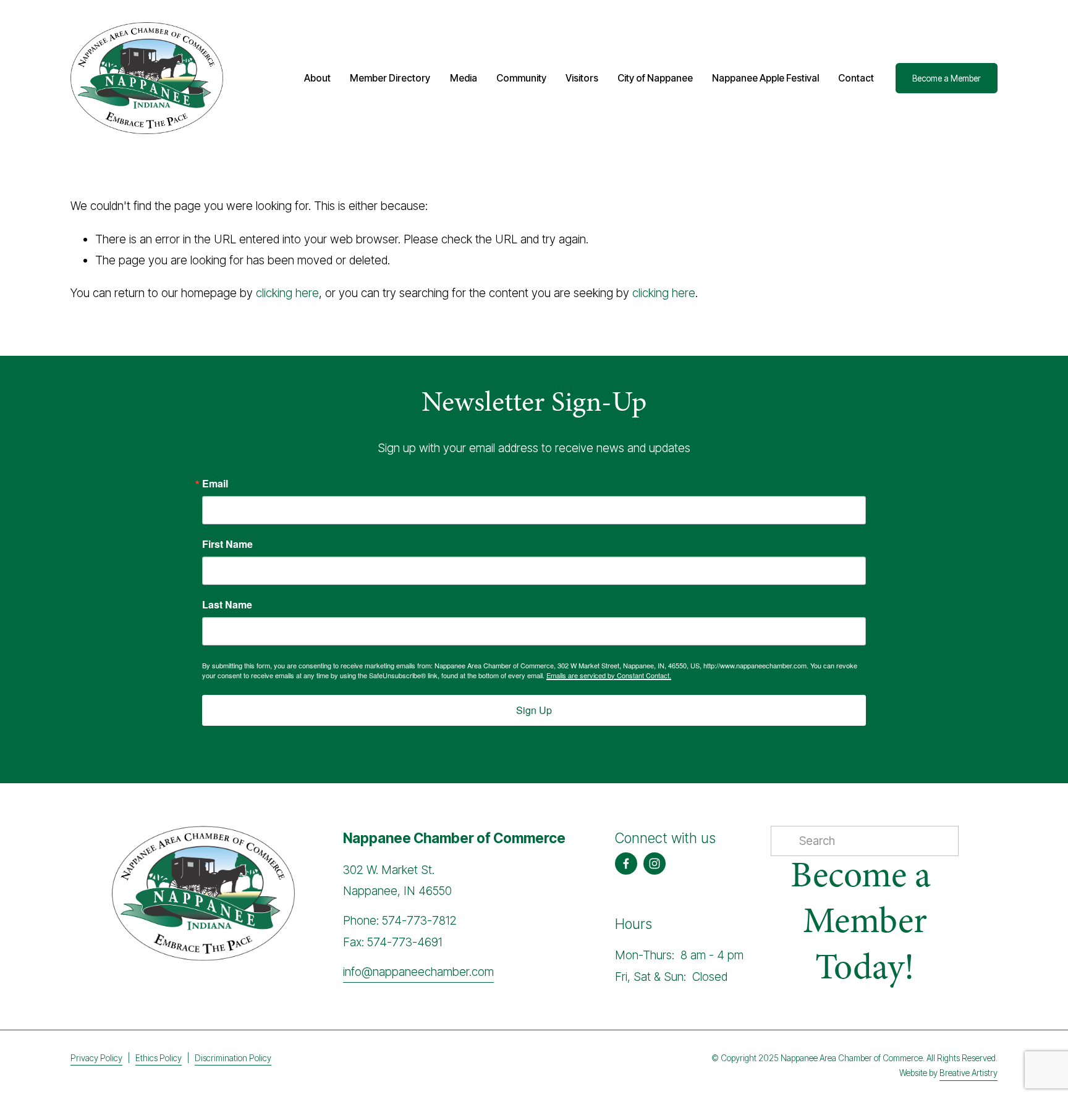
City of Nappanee (655, 78)
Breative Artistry (968, 1073)
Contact (856, 78)
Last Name (227, 605)
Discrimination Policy (233, 1058)
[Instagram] (654, 863)
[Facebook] (626, 863)
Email (215, 484)
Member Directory (390, 78)
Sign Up (534, 710)
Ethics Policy (158, 1058)
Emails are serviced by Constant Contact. (608, 675)
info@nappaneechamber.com (418, 972)
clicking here (287, 293)
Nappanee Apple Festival (765, 78)
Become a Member (946, 78)
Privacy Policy (96, 1058)
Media (463, 78)
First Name (227, 544)
